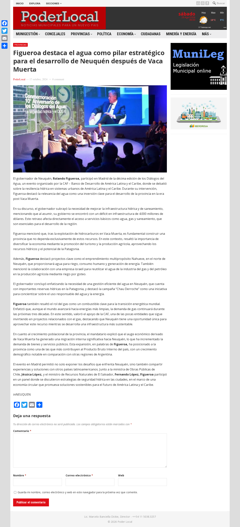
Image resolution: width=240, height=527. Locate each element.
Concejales (55, 34)
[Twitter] (4, 30)
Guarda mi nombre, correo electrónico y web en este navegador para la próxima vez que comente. (78, 492)
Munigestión (27, 34)
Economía (125, 34)
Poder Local (125, 521)
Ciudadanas (150, 34)
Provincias (80, 34)
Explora (34, 3)
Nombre (19, 475)
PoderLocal (19, 79)
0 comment (58, 79)
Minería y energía (181, 34)
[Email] (4, 38)
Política (104, 34)
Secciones (52, 3)
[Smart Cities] (199, 128)
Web (121, 475)
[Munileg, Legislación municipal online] (199, 89)
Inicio (20, 3)
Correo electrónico (79, 475)
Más (205, 34)
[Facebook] (4, 23)
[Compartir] (4, 45)
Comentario (22, 431)
